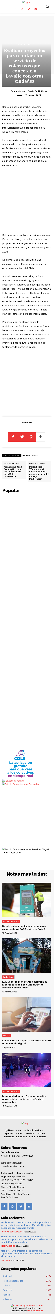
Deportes (8, 1133)
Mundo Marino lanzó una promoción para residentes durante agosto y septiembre (24, 1099)
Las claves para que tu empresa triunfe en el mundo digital (26, 1042)
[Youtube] (35, 9)
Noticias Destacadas (11, 921)
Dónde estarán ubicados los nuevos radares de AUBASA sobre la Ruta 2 (24, 927)
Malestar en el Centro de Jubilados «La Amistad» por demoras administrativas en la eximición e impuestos (26, 1239)
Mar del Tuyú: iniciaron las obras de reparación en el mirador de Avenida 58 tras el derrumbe (26, 1253)
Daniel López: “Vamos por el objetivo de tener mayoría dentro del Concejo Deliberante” (39, 472)
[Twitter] (28, 9)
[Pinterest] (31, 437)
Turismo (40, 1133)
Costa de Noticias (37, 91)
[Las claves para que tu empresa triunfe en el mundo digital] (26, 1014)
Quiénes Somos (13, 1130)
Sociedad (24, 44)
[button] (47, 6)
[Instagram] (21, 9)
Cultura (18, 1133)
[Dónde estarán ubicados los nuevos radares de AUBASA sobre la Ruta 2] (26, 900)
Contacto (41, 1136)
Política (39, 1130)
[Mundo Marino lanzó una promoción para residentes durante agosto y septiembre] (26, 1070)
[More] (40, 437)
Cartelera (29, 1133)
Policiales (9, 1136)
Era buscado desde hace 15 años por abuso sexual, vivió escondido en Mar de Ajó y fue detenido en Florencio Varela (26, 1225)
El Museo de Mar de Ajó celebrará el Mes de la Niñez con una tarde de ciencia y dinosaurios (24, 984)
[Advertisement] (27, 200)
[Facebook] (15, 9)
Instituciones (8, 977)
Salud (32, 1136)
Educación (21, 1136)
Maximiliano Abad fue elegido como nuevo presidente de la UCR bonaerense (13, 471)
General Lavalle (30, 455)
